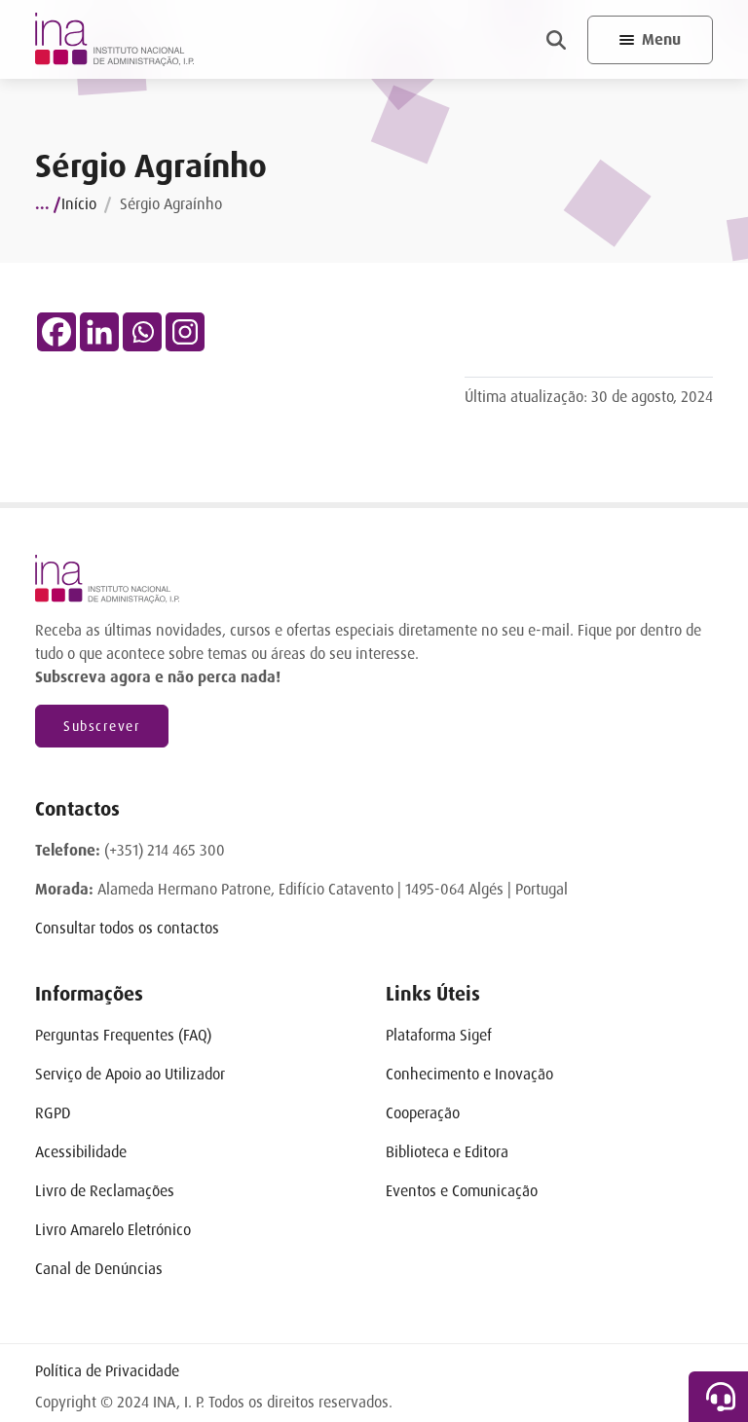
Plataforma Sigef (439, 1035)
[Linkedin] (99, 331)
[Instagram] (185, 331)
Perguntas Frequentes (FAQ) (123, 1035)
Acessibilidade (81, 1152)
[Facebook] (56, 331)
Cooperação (423, 1113)
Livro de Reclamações (104, 1191)
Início (78, 204)
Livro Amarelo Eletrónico (113, 1230)
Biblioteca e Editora (447, 1152)
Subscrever (101, 726)
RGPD (53, 1113)
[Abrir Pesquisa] (556, 40)
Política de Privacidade (107, 1371)
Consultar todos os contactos (127, 928)
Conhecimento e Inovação (469, 1074)
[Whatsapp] (142, 331)
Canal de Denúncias (99, 1268)
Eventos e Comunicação (462, 1191)
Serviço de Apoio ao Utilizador (130, 1074)
